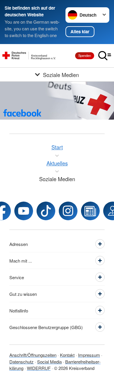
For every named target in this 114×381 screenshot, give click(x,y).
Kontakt (67, 355)
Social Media (49, 362)
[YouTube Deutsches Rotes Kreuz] (23, 211)
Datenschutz (21, 362)
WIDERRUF (39, 368)
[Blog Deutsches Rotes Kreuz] (90, 211)
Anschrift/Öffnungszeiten (32, 355)
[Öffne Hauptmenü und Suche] (105, 56)
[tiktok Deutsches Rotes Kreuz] (46, 211)
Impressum (89, 355)
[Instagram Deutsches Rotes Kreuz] (68, 211)
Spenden (84, 55)
